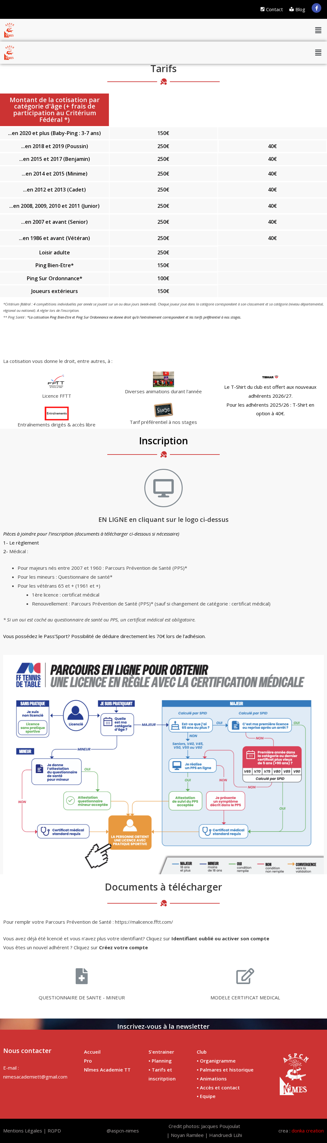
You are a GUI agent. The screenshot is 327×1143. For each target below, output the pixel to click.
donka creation (308, 1130)
